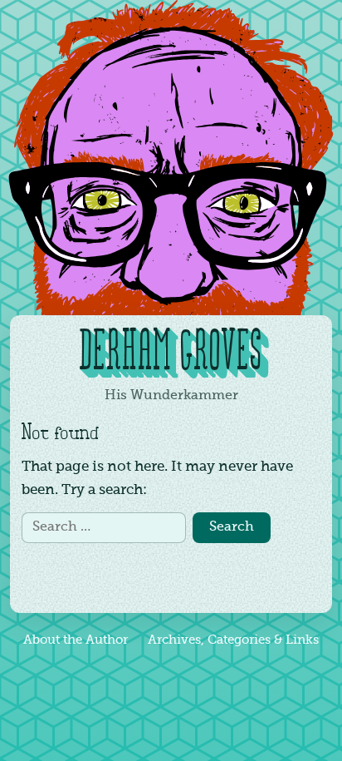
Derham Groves (171, 353)
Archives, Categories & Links (233, 640)
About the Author (75, 640)
